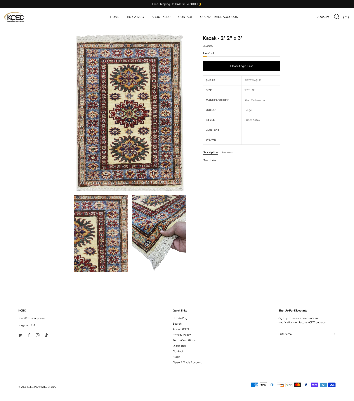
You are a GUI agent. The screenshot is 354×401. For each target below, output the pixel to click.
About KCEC (181, 329)
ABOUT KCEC (161, 17)
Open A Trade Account (187, 362)
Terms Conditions (184, 340)
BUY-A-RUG (135, 17)
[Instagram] (37, 334)
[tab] (212, 152)
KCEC (30, 386)
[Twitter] (20, 334)
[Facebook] (29, 334)
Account (323, 17)
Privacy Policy (182, 334)
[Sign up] (334, 334)
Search (177, 323)
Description (210, 152)
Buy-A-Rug (180, 318)
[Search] (337, 17)
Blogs (176, 357)
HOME (114, 17)
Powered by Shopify (45, 386)
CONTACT (185, 17)
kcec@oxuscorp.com (31, 318)
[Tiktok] (46, 334)
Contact (178, 351)
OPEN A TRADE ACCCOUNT (220, 17)
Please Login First (241, 66)
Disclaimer (179, 345)
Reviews (227, 152)
